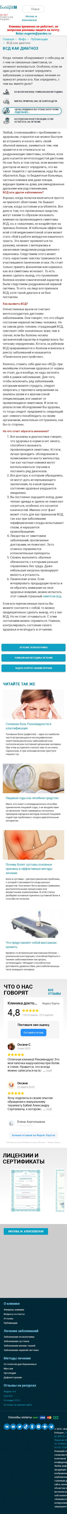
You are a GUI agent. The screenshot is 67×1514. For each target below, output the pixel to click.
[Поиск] (25, 9)
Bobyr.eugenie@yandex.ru (33, 33)
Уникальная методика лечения (33, 658)
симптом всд (52, 596)
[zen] (45, 1427)
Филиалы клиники (14, 1309)
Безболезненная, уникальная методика (38, 92)
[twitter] (19, 1427)
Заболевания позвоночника (19, 1336)
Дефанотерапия (13, 1377)
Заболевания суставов (16, 1341)
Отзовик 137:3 (12, 1400)
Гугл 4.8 (8, 1396)
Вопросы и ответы (14, 1314)
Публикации (10, 1323)
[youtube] (13, 1427)
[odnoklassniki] (32, 1427)
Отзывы (8, 1318)
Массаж (8, 1368)
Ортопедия (10, 1373)
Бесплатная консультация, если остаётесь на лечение (33, 120)
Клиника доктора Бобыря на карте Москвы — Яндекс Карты (33, 1142)
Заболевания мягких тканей (19, 1345)
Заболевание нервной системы (21, 1350)
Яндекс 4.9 (10, 1391)
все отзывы (54, 991)
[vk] (7, 1427)
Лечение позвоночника (34, 647)
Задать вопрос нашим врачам (33, 668)
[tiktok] (26, 1427)
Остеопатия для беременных (20, 1364)
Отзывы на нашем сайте (18, 1404)
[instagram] (38, 1427)
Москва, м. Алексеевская (25, 1231)
